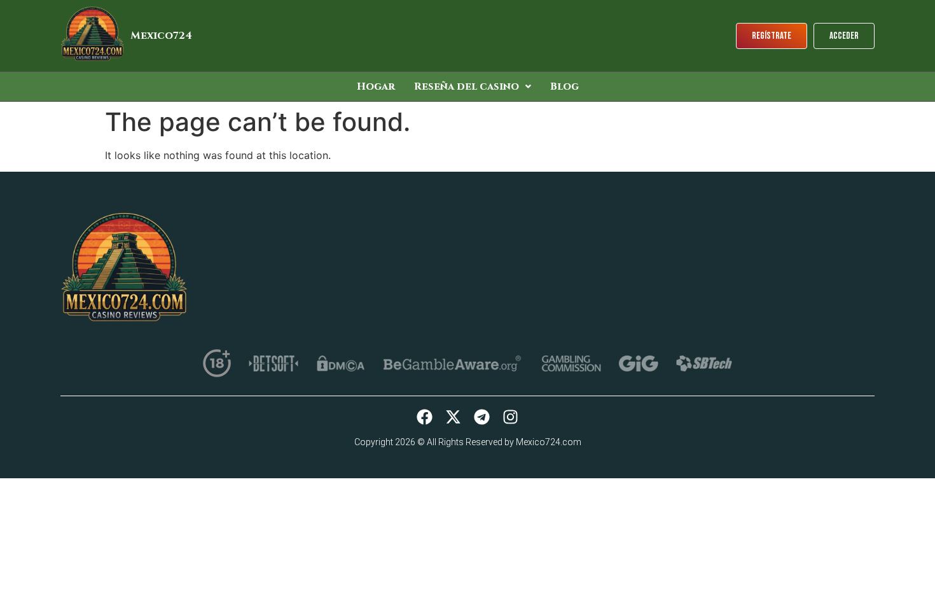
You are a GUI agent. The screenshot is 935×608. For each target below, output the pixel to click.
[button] (473, 86)
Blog (564, 86)
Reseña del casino (466, 86)
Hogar (376, 86)
